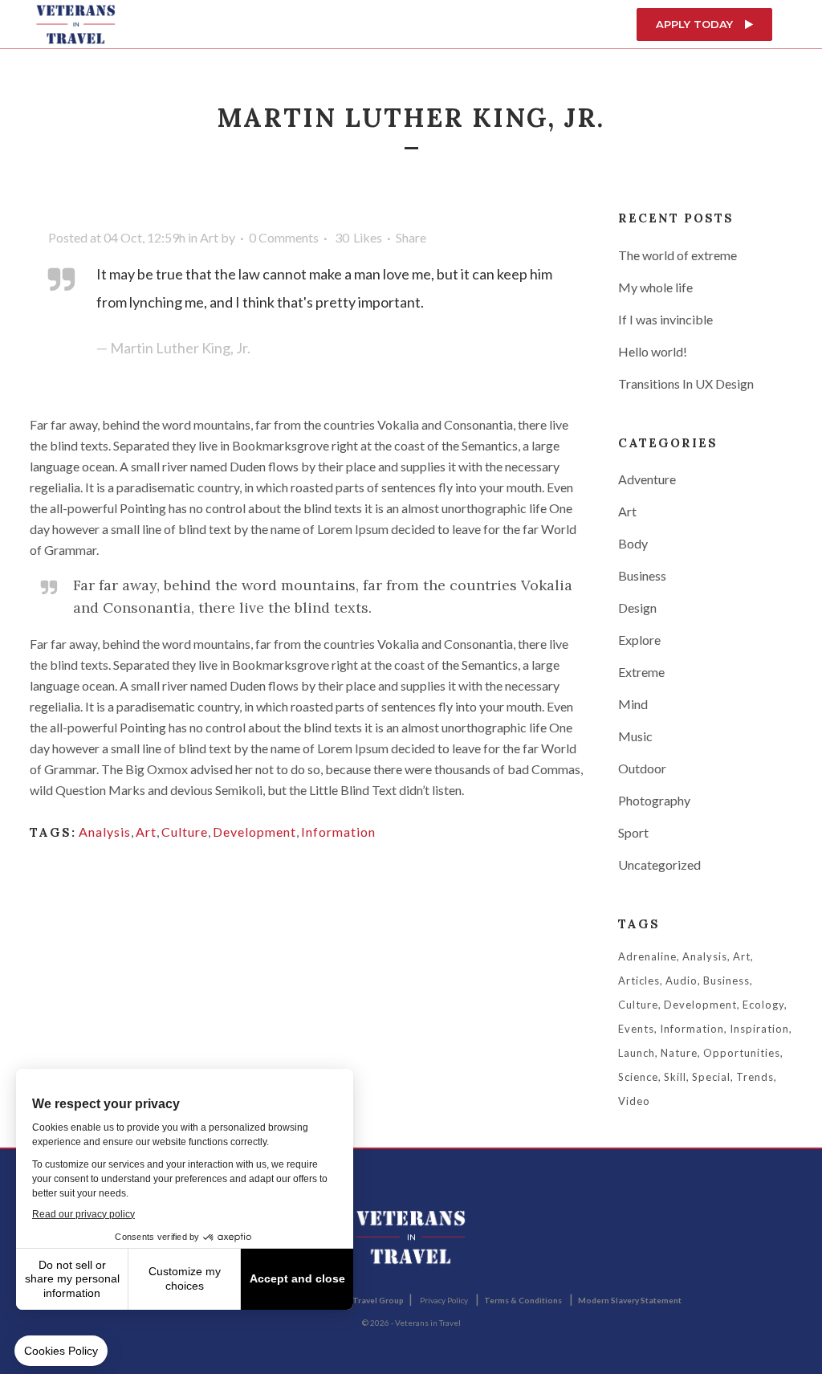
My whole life (655, 287)
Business (642, 575)
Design (637, 607)
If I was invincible (665, 319)
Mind (633, 703)
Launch (636, 1052)
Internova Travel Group (358, 1300)
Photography (654, 800)
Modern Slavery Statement (630, 1300)
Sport (633, 832)
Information (338, 831)
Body (633, 543)
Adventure (647, 479)
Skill (675, 1076)
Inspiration (759, 1028)
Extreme (641, 671)
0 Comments (284, 237)
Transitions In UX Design (686, 383)
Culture (184, 831)
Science (638, 1076)
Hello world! (652, 351)
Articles (639, 980)
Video (634, 1101)
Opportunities (741, 1052)
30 (358, 237)
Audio (681, 980)
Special (711, 1076)
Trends (755, 1076)
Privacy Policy (444, 1300)
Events (636, 1028)
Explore (639, 639)
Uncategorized (659, 864)
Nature (679, 1052)
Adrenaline (647, 956)
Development (254, 831)
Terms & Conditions (523, 1300)
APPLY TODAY (694, 24)
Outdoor (642, 768)
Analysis (105, 831)
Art (209, 237)
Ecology (763, 1004)
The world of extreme (677, 255)
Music (635, 736)
